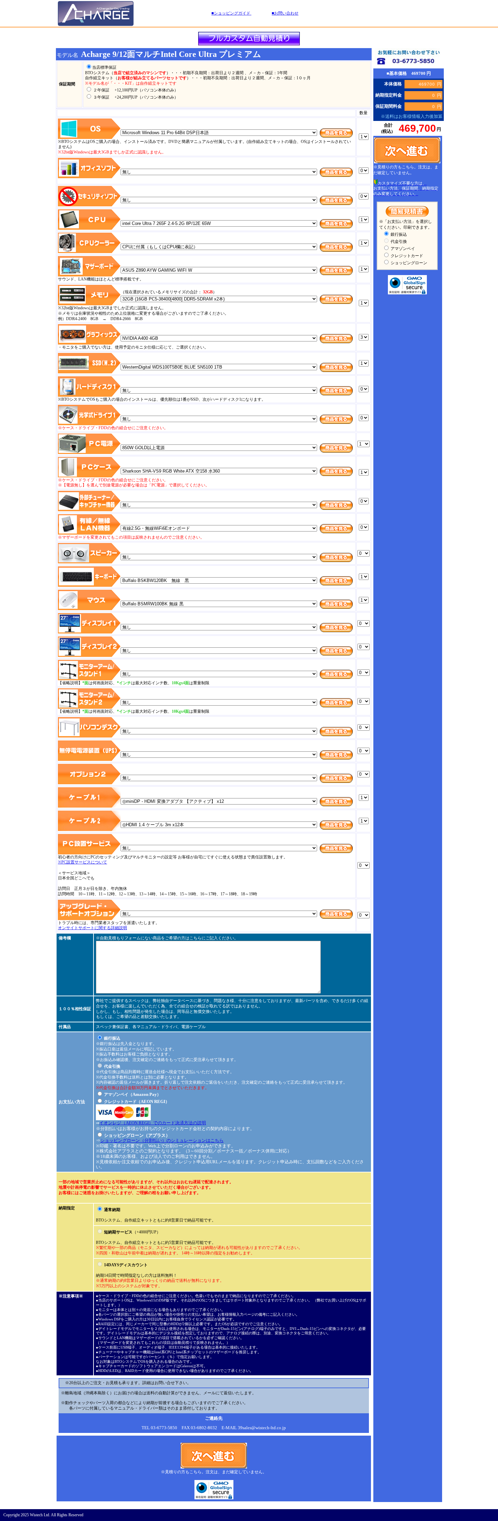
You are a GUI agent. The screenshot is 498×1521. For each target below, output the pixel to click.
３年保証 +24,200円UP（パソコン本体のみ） (135, 97)
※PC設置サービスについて (82, 862)
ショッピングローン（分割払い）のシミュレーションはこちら (162, 1140)
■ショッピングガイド (231, 13)
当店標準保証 (104, 67)
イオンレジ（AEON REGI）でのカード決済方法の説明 (152, 1122)
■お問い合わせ (285, 13)
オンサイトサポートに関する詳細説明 (92, 927)
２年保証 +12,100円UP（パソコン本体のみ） (135, 90)
